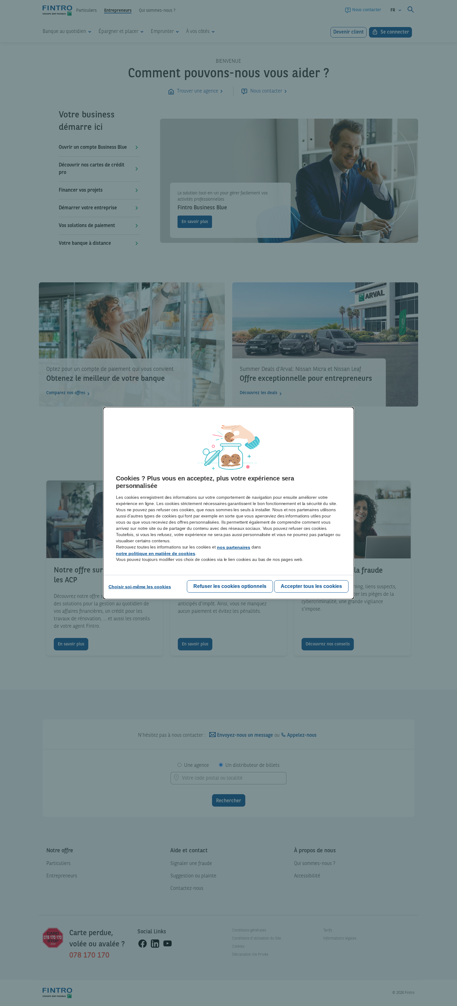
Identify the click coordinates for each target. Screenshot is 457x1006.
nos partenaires (233, 547)
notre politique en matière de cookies (155, 553)
